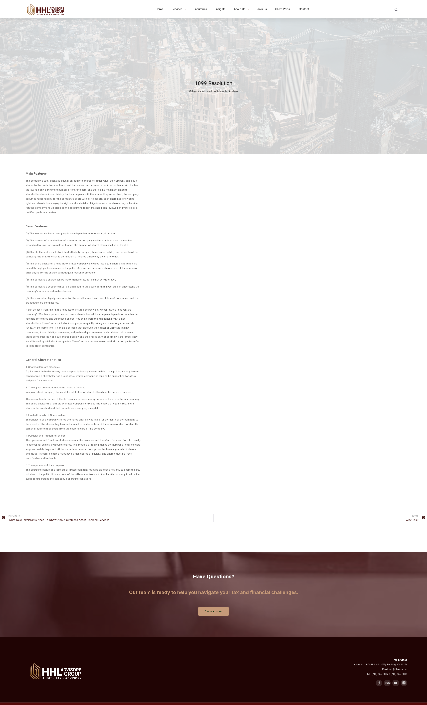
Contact (304, 9)
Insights (220, 9)
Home (159, 9)
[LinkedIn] (404, 683)
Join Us (262, 9)
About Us (239, 9)
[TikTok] (379, 683)
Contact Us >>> (213, 611)
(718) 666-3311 (399, 674)
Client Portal (283, 9)
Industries (200, 9)
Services (177, 9)
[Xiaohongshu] (387, 683)
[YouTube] (395, 683)
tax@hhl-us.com (398, 669)
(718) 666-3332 (380, 674)
